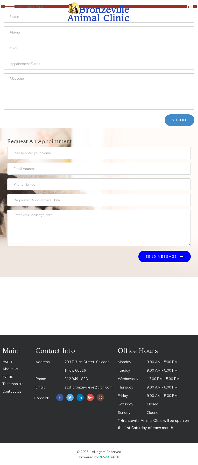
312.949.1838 (76, 378)
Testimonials (12, 384)
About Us (10, 369)
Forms (7, 376)
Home (7, 361)
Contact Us (11, 391)
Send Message (162, 256)
